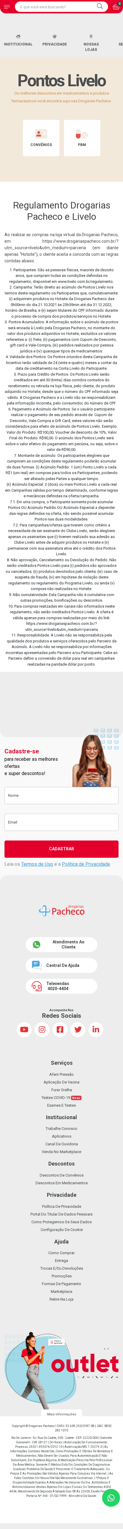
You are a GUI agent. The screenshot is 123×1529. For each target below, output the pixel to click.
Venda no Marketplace (61, 1152)
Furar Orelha (61, 1090)
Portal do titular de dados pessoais (61, 1214)
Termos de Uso (37, 864)
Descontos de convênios (62, 1175)
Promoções (62, 1276)
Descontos (61, 1164)
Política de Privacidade (86, 864)
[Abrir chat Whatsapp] (111, 1498)
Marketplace (61, 1291)
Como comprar (61, 1253)
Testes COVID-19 (60, 1097)
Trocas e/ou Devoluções (61, 1268)
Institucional (18, 44)
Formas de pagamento (61, 1284)
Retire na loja (61, 1299)
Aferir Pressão (61, 1074)
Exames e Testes (61, 1105)
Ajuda (61, 1241)
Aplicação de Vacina (61, 1082)
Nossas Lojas (91, 47)
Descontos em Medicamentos (62, 1183)
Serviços (62, 1063)
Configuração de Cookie (62, 1229)
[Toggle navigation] (6, 6)
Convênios (41, 145)
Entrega (61, 1260)
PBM (82, 145)
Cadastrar (61, 848)
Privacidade (54, 44)
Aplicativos (61, 1136)
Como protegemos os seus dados (61, 1222)
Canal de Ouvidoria (61, 1144)
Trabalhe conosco (61, 1128)
